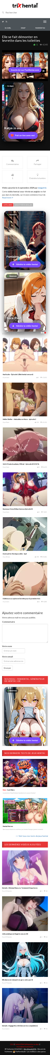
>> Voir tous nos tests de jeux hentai (32, 836)
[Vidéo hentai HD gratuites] (25, 5)
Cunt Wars (9, 790)
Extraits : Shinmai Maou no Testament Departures (20, 888)
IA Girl (8, 28)
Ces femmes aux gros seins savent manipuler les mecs (22, 554)
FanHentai (40, 28)
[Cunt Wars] (25, 773)
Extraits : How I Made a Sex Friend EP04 (16, 374)
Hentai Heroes (8, 826)
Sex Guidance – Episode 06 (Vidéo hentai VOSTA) (20, 464)
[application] (25, 65)
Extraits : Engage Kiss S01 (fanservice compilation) (20, 1026)
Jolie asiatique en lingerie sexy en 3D (15, 934)
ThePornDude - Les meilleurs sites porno (30, 1052)
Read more (7, 197)
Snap (23, 28)
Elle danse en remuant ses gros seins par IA (17, 980)
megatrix (42, 188)
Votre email (7, 656)
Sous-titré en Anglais (23, 205)
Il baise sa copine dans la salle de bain (16, 419)
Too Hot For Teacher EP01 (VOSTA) (15, 509)
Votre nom (7, 646)
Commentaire (8, 622)
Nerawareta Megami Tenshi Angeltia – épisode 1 (20, 598)
